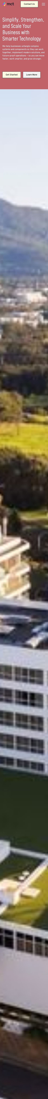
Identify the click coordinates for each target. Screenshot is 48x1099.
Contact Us (29, 4)
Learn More (31, 75)
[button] (43, 4)
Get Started (11, 75)
